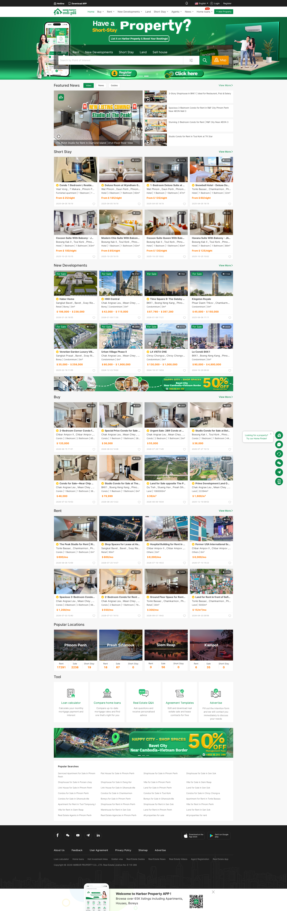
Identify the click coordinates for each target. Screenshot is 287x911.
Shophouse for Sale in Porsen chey (75, 782)
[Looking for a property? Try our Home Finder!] (279, 435)
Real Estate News (156, 859)
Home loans (78, 859)
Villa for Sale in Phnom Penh (157, 782)
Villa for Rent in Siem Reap (71, 809)
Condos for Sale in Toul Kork (157, 793)
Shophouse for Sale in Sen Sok (201, 773)
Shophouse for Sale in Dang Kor (116, 782)
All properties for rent (196, 815)
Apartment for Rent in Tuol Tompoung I (77, 804)
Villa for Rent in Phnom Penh (200, 804)
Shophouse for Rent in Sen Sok (159, 804)
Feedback (77, 850)
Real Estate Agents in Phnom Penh (74, 815)
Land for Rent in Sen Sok (198, 809)
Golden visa (117, 859)
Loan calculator (61, 859)
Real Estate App (220, 859)
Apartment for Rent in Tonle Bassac (203, 798)
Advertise (160, 850)
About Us (59, 850)
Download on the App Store (196, 835)
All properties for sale (154, 815)
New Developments (129, 11)
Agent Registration (200, 859)
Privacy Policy (123, 850)
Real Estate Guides (135, 859)
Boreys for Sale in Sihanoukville (159, 798)
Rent (109, 11)
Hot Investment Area (98, 859)
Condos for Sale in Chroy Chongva (203, 793)
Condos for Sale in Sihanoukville (73, 798)
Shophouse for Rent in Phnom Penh (118, 804)
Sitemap (143, 850)
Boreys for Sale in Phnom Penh (116, 798)
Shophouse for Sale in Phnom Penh (161, 773)
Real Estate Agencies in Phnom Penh (118, 815)
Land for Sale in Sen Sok (198, 787)
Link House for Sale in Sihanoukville (118, 787)
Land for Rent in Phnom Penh (158, 809)
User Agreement (99, 850)
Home (91, 11)
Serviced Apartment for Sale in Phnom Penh (76, 775)
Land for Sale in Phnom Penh (158, 787)
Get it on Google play (221, 835)
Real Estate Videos (178, 859)
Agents (175, 11)
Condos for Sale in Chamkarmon (116, 793)
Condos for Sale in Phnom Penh (73, 793)
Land (148, 11)
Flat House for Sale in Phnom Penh (117, 773)
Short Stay (160, 11)
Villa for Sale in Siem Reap (199, 782)
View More (225, 85)
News (188, 11)
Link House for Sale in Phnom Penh (75, 787)
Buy (99, 11)
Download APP (79, 3)
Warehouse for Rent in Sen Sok (116, 809)
